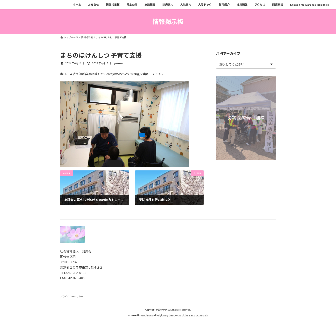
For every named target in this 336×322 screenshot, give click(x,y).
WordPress (147, 315)
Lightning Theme (167, 315)
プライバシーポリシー (71, 296)
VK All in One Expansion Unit (193, 315)
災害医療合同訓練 (246, 118)
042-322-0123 (76, 272)
